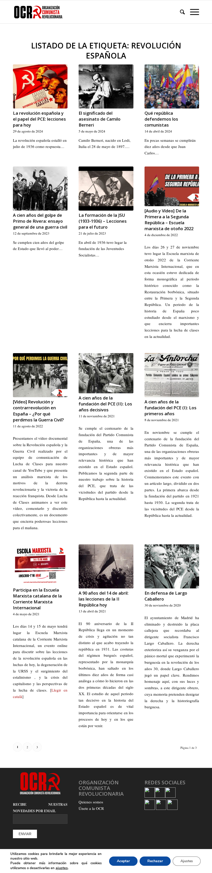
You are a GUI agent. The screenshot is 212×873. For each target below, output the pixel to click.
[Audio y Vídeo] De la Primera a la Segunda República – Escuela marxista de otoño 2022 (169, 219)
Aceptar (123, 861)
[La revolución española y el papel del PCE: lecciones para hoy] (40, 86)
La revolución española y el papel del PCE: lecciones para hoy (39, 119)
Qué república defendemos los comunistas (161, 119)
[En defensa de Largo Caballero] (172, 566)
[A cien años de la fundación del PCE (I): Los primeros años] (172, 375)
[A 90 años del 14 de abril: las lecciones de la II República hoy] (106, 566)
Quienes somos (91, 801)
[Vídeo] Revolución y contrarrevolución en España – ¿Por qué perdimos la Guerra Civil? (38, 410)
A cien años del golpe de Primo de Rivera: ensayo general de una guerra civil (40, 221)
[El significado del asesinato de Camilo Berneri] (106, 86)
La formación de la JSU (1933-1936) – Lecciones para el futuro (103, 221)
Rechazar (155, 861)
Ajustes (186, 861)
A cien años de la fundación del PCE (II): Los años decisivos (105, 404)
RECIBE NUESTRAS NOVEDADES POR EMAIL (40, 808)
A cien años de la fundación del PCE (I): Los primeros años (170, 408)
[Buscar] (180, 11)
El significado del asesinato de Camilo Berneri (99, 119)
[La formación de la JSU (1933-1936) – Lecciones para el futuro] (106, 189)
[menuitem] (180, 11)
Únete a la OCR (91, 808)
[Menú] (192, 11)
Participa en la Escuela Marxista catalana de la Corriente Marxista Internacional (37, 599)
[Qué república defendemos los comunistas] (172, 86)
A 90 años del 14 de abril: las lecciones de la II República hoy (103, 599)
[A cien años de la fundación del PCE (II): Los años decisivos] (106, 373)
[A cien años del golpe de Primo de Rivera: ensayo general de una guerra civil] (40, 189)
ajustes (62, 868)
